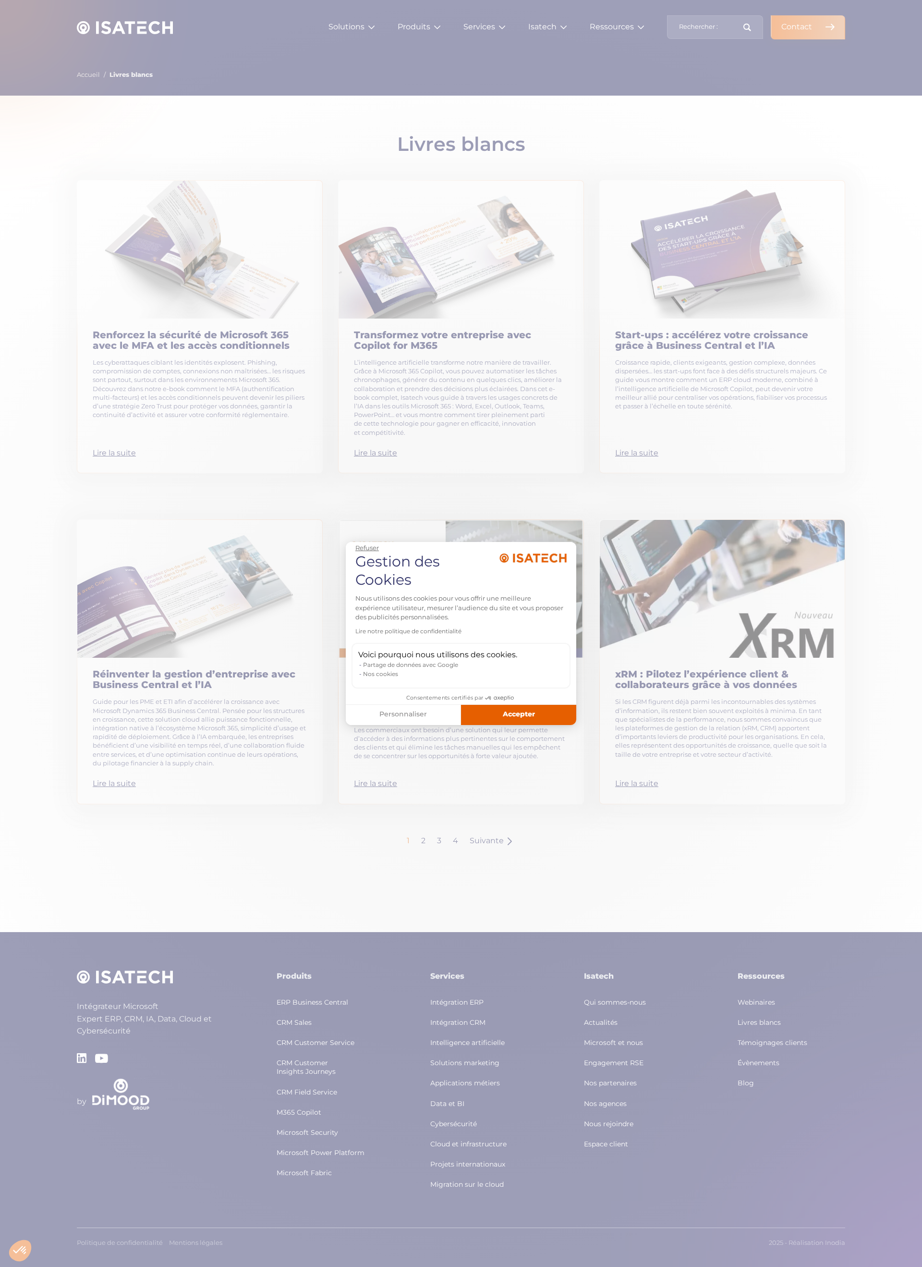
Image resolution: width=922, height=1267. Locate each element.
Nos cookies (380, 674)
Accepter (519, 714)
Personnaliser (403, 714)
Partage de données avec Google (410, 665)
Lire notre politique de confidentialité (408, 631)
